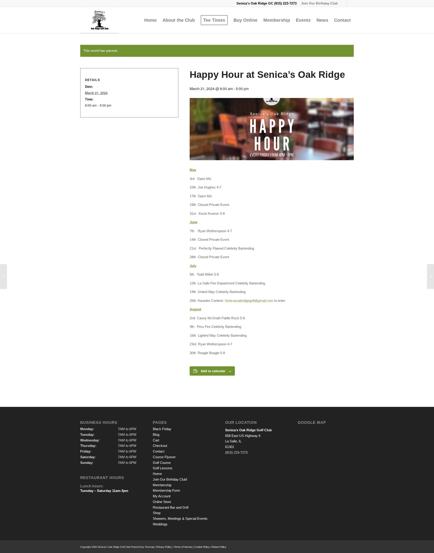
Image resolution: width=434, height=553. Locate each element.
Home (157, 474)
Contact (158, 451)
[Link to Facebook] (343, 3)
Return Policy (219, 547)
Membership (162, 485)
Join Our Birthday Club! (170, 479)
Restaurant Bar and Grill (170, 507)
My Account (161, 496)
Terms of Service (183, 547)
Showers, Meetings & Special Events (180, 518)
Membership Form (166, 490)
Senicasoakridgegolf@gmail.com (249, 301)
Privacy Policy (164, 547)
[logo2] (99, 20)
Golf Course (162, 463)
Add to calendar (213, 371)
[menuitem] (318, 3)
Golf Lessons (162, 468)
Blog (156, 434)
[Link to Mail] (350, 3)
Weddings (160, 524)
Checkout (160, 446)
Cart (156, 440)
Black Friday (162, 429)
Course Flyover (164, 457)
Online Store (162, 502)
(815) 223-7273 (285, 3)
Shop (156, 513)
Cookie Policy (202, 547)
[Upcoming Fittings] (3, 276)
